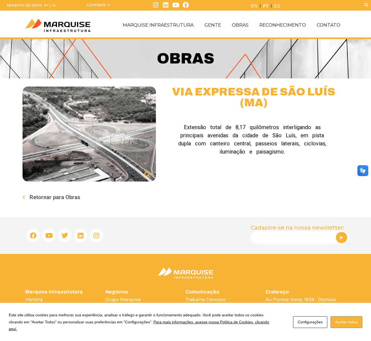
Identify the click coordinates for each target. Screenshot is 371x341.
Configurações (310, 322)
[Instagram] (156, 5)
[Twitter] (64, 235)
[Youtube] (176, 5)
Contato (328, 25)
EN (254, 6)
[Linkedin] (166, 5)
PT (266, 6)
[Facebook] (186, 5)
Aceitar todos (346, 322)
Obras (240, 25)
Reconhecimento (282, 25)
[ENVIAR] (341, 237)
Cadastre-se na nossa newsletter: (297, 227)
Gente (213, 25)
